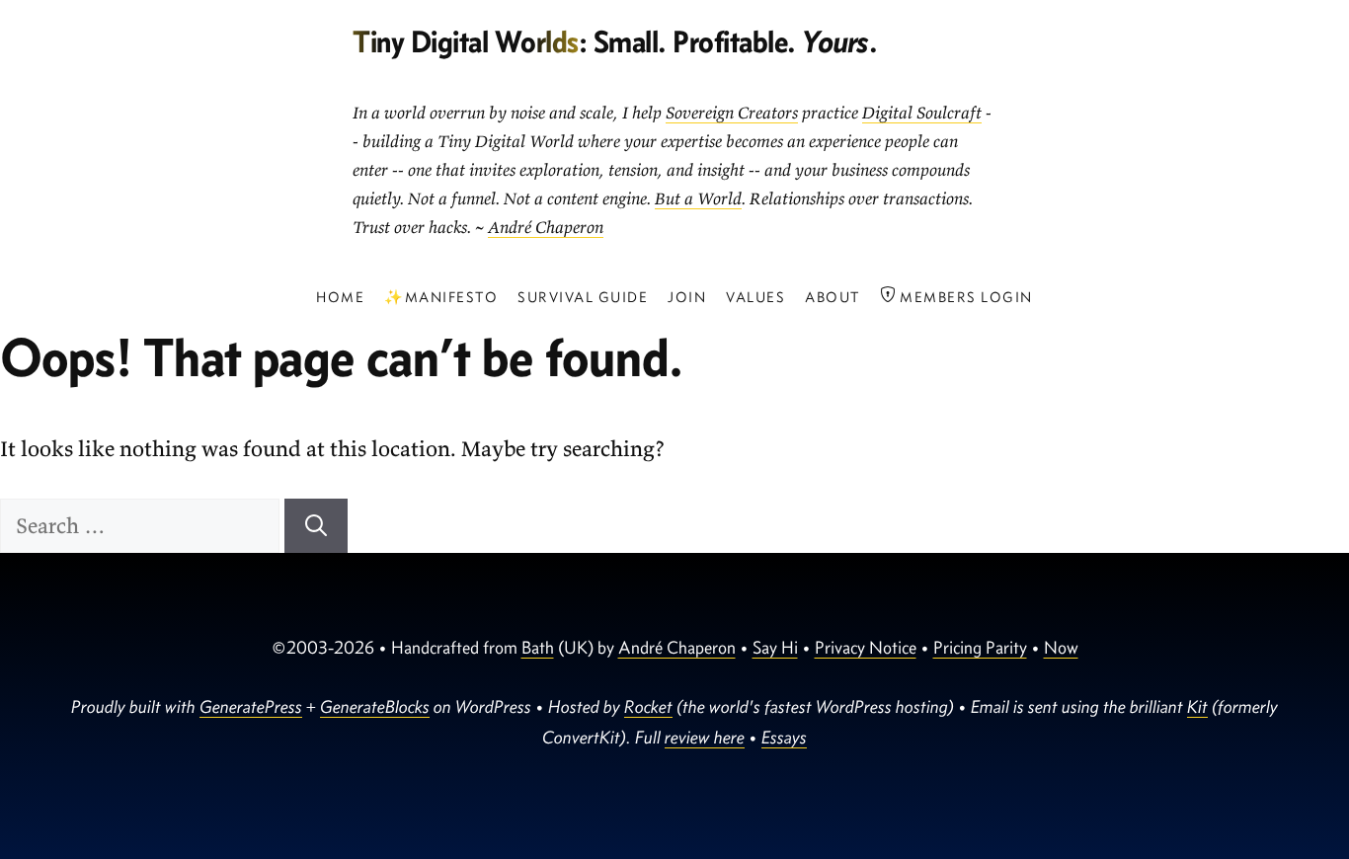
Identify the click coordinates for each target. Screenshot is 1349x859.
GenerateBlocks (375, 706)
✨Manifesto (441, 297)
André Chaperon (545, 227)
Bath (537, 647)
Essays (784, 737)
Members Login (964, 297)
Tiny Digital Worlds (466, 41)
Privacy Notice (865, 647)
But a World (698, 198)
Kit (1197, 706)
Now (1061, 647)
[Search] (316, 526)
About (832, 297)
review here (705, 737)
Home (340, 297)
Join (687, 297)
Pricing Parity (980, 647)
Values (755, 297)
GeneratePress (250, 706)
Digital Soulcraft (922, 112)
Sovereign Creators (732, 112)
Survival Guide (582, 297)
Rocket (648, 706)
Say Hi (775, 647)
